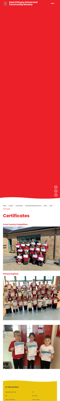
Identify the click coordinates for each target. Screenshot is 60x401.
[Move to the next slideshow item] (55, 187)
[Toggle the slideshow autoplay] (55, 195)
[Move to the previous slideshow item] (55, 191)
